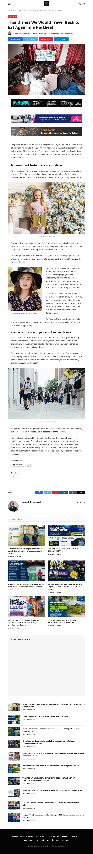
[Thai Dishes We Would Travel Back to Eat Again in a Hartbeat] (46, 69)
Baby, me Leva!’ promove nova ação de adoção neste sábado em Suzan (52, 790)
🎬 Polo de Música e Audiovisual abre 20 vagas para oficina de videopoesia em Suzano (65, 586)
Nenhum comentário (56, 33)
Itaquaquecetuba (70, 837)
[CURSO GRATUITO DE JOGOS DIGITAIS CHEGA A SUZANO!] (66, 535)
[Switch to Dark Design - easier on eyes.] (80, 4)
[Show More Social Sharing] (71, 39)
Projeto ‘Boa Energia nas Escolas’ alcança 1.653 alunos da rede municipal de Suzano (53, 816)
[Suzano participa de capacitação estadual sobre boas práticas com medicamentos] (26, 570)
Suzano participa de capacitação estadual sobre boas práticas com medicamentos (26, 585)
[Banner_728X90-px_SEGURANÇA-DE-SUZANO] (46, 106)
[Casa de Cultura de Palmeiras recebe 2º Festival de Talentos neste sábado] (14, 805)
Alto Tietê (12, 16)
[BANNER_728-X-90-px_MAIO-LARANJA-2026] (46, 135)
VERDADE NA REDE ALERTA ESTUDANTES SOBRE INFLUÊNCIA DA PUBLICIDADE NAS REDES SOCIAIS (48, 779)
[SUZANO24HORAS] (46, 3)
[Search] (84, 3)
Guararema (41, 837)
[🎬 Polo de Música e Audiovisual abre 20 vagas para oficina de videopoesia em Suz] (66, 570)
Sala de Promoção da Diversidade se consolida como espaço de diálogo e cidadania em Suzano (23, 622)
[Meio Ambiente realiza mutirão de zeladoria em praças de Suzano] (66, 606)
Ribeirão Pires (53, 840)
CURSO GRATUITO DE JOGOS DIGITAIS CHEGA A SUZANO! (63, 550)
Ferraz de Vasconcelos (22, 837)
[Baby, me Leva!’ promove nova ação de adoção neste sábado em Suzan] (14, 793)
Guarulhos (54, 837)
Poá (42, 840)
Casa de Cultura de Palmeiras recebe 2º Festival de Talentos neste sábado (50, 803)
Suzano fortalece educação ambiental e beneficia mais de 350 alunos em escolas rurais (25, 551)
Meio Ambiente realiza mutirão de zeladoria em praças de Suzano (62, 621)
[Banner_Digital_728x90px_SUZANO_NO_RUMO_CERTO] (46, 122)
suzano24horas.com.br (22, 33)
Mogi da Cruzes (31, 840)
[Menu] (9, 3)
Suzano (65, 840)
